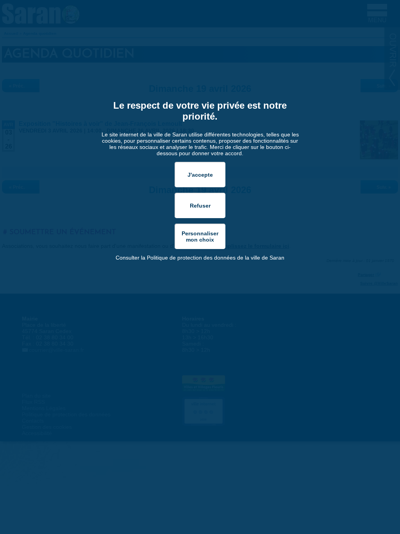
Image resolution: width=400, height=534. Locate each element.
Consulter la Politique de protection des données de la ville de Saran (200, 257)
